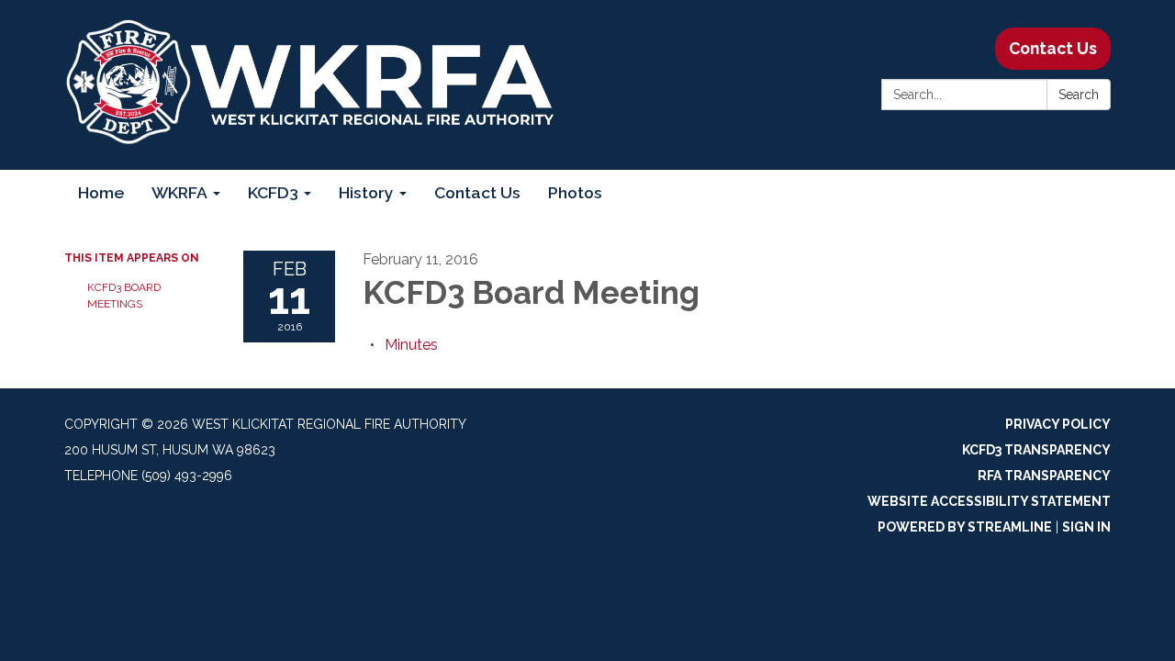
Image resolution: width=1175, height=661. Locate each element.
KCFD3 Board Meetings (124, 295)
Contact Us (1053, 48)
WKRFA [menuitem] (179, 192)
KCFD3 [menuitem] (273, 192)
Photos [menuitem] (575, 192)
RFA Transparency (1044, 475)
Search (1078, 94)
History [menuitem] (366, 192)
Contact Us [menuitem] (477, 192)
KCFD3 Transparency (1036, 450)
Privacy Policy (1058, 424)
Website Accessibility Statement (989, 501)
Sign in (1086, 527)
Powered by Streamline (965, 527)
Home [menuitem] (101, 192)
